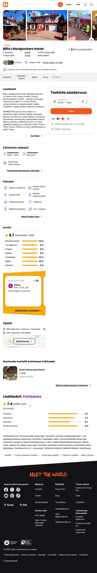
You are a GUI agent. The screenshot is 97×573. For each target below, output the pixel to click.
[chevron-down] (30, 406)
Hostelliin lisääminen (80, 518)
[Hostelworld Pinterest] (12, 496)
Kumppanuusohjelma (83, 524)
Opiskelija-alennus (63, 522)
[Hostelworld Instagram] (18, 490)
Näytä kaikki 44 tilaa (53, 62)
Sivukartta (83, 555)
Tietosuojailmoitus (11, 555)
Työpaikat (80, 502)
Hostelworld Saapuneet (81, 531)
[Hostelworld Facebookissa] (6, 490)
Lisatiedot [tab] (7, 77)
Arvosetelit (51, 555)
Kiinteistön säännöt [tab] (21, 77)
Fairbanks (8, 52)
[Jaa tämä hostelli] (91, 40)
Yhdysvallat (8, 55)
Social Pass (60, 489)
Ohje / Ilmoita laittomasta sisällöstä (40, 522)
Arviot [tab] (45, 77)
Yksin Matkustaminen (61, 515)
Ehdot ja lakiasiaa (28, 555)
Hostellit (38, 489)
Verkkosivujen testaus (68, 555)
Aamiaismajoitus (41, 502)
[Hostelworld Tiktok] (18, 496)
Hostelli (7, 45)
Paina (78, 496)
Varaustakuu (60, 502)
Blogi (57, 496)
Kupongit (42, 555)
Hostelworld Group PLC (84, 489)
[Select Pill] (60, 4)
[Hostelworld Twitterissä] (12, 490)
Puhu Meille (40, 515)
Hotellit (38, 496)
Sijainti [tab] (34, 77)
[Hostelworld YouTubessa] (6, 496)
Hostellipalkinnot (62, 509)
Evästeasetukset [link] (10, 561)
